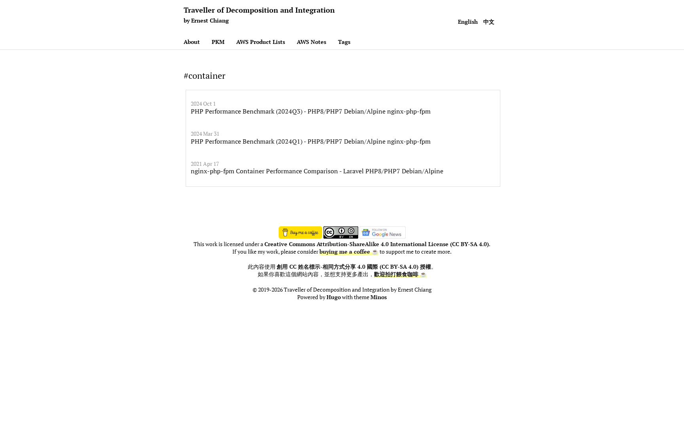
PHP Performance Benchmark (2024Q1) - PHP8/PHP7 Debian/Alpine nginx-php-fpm (311, 141)
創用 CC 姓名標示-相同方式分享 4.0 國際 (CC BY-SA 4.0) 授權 (354, 266)
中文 (488, 21)
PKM (218, 42)
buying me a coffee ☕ (348, 251)
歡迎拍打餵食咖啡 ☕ (400, 274)
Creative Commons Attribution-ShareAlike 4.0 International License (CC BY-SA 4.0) (376, 244)
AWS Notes (311, 42)
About (192, 42)
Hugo (334, 297)
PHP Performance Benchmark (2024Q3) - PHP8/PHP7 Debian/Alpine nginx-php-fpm (311, 111)
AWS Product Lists (260, 42)
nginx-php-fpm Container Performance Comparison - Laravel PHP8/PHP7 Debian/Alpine (317, 171)
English (468, 21)
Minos (378, 297)
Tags (344, 42)
